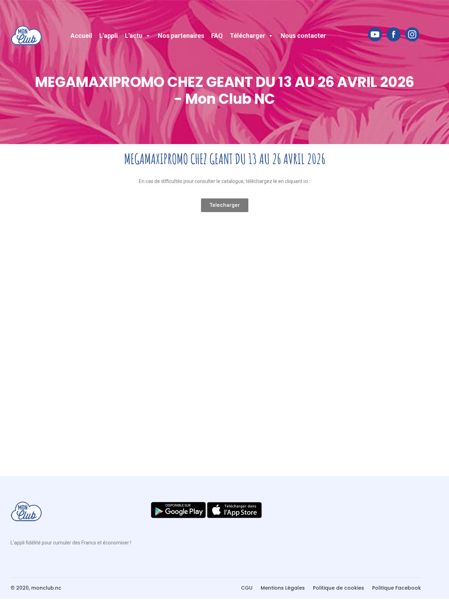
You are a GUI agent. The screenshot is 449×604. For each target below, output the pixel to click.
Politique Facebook (396, 587)
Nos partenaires (181, 35)
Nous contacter (303, 35)
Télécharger (247, 35)
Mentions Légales (283, 587)
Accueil (81, 35)
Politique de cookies (338, 587)
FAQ (217, 35)
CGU (247, 587)
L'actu (133, 35)
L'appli (108, 35)
